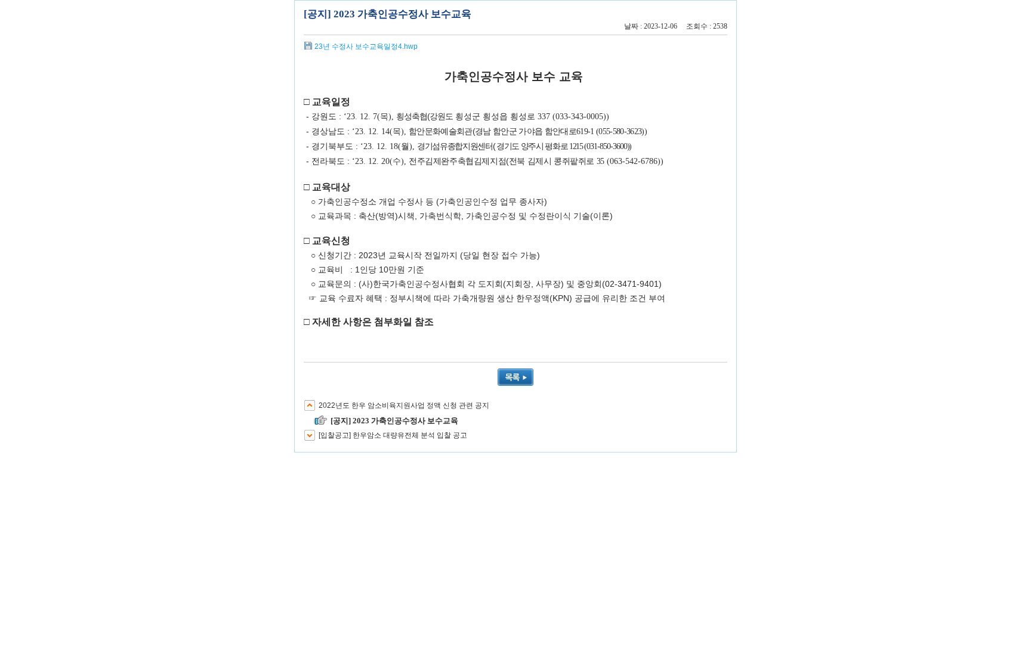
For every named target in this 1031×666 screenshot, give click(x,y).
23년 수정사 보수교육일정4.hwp (366, 46)
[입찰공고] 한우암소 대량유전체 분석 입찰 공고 (393, 435)
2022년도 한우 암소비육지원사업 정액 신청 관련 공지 (404, 405)
